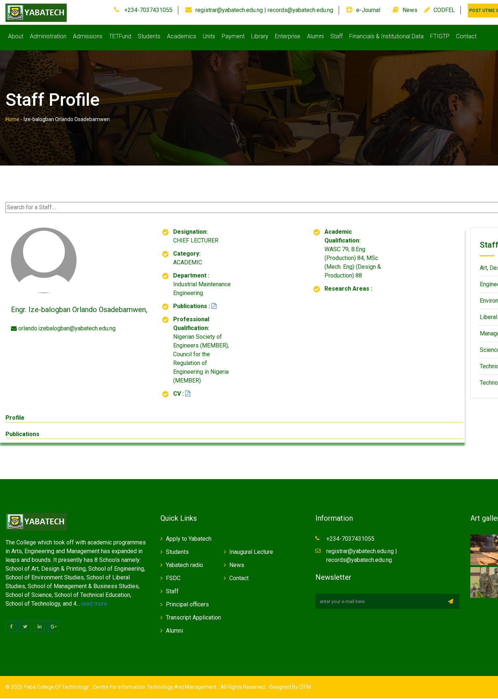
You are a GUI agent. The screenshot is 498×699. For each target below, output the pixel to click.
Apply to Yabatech (188, 538)
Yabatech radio (184, 565)
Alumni (315, 36)
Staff (336, 36)
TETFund (120, 36)
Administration (48, 36)
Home (12, 119)
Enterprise (287, 36)
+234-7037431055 (147, 10)
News (409, 10)
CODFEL (444, 10)
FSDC (173, 578)
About (15, 36)
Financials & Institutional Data (386, 36)
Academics (181, 36)
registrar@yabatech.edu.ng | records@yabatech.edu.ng (264, 10)
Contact (466, 36)
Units (209, 36)
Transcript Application (193, 617)
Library (259, 36)
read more (94, 603)
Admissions (87, 36)
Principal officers (187, 604)
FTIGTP (440, 36)
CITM (304, 687)
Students (149, 36)
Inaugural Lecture (251, 551)
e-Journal (368, 10)
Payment (233, 36)
